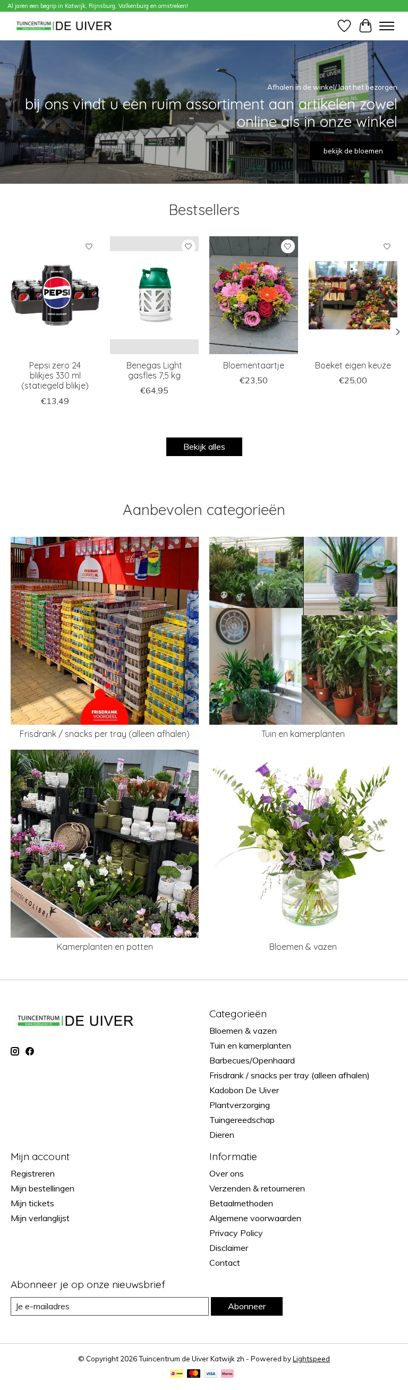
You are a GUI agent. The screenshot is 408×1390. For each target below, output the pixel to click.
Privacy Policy (236, 1233)
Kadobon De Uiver (244, 1090)
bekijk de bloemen (353, 151)
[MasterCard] (194, 1374)
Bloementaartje (253, 365)
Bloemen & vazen (303, 946)
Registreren (33, 1173)
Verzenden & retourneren (257, 1188)
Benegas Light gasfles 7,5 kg (154, 370)
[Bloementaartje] (253, 295)
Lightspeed (311, 1358)
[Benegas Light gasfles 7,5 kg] (154, 295)
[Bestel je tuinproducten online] (64, 26)
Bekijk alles (204, 446)
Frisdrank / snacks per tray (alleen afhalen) (105, 733)
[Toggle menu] (386, 26)
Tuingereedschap (242, 1119)
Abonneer (247, 1306)
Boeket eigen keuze (353, 365)
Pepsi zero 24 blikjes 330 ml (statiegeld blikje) (55, 375)
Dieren (221, 1134)
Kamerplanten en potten (105, 946)
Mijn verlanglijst (40, 1218)
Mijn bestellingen (42, 1188)
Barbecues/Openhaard (252, 1060)
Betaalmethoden (241, 1203)
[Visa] (211, 1374)
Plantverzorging (239, 1105)
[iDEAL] (176, 1374)
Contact (224, 1262)
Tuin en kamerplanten (303, 733)
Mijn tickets (32, 1203)
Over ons (226, 1173)
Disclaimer (228, 1247)
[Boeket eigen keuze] (353, 295)
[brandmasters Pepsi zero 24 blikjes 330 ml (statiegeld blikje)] (55, 295)
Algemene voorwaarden (255, 1218)
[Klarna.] (227, 1374)
